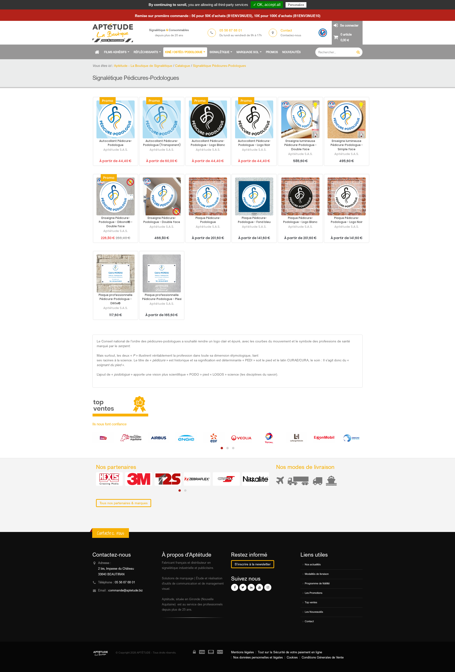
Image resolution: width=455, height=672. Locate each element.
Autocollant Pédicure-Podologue (115, 143)
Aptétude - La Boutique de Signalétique (143, 66)
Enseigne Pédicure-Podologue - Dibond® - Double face (115, 222)
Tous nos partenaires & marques (124, 503)
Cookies (292, 657)
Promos (272, 52)
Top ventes (311, 602)
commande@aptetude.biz (125, 590)
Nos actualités (313, 564)
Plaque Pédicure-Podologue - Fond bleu (254, 220)
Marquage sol (248, 52)
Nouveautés (291, 52)
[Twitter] (242, 587)
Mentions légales (242, 652)
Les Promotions (313, 593)
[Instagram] (267, 587)
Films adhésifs (115, 52)
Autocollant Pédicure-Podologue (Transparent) (162, 143)
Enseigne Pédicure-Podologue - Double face (161, 220)
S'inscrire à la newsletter (253, 564)
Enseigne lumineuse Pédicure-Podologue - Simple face (347, 145)
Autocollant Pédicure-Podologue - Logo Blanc (208, 143)
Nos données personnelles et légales (258, 657)
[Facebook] (234, 587)
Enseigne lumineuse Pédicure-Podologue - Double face (300, 145)
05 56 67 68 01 (125, 582)
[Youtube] (259, 587)
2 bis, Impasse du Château (116, 568)
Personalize (296, 5)
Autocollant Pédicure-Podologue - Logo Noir (254, 143)
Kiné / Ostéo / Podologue (183, 52)
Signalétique (219, 52)
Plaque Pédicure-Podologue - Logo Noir (347, 220)
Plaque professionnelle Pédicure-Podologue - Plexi (162, 297)
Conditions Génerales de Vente (323, 657)
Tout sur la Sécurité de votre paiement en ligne (290, 652)
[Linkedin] (251, 587)
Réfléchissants (146, 52)
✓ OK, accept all (267, 5)
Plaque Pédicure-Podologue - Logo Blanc (300, 220)
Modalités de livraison (317, 574)
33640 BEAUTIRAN (111, 574)
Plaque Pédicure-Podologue (208, 220)
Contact (309, 621)
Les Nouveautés (314, 611)
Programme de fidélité (317, 583)
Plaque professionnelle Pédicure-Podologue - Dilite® (115, 299)
